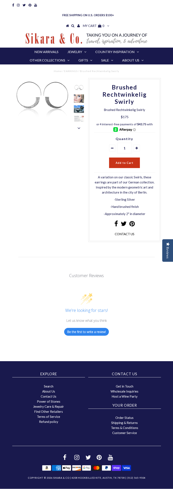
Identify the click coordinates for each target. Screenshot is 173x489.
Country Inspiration (115, 52)
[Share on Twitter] (124, 225)
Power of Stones (48, 401)
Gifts (83, 60)
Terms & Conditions (124, 428)
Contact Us (48, 396)
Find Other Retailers (48, 411)
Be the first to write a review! (86, 332)
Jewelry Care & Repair (48, 406)
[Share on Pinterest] (132, 225)
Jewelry (75, 52)
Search (48, 386)
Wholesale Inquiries (124, 391)
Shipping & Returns (124, 423)
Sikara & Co (61, 477)
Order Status (124, 418)
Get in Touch (124, 386)
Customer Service (124, 433)
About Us (130, 60)
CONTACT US (124, 234)
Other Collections (47, 60)
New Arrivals (46, 52)
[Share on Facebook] (116, 225)
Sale (105, 60)
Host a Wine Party (125, 396)
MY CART (93, 26)
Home (58, 71)
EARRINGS (71, 71)
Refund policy (48, 422)
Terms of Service (48, 416)
